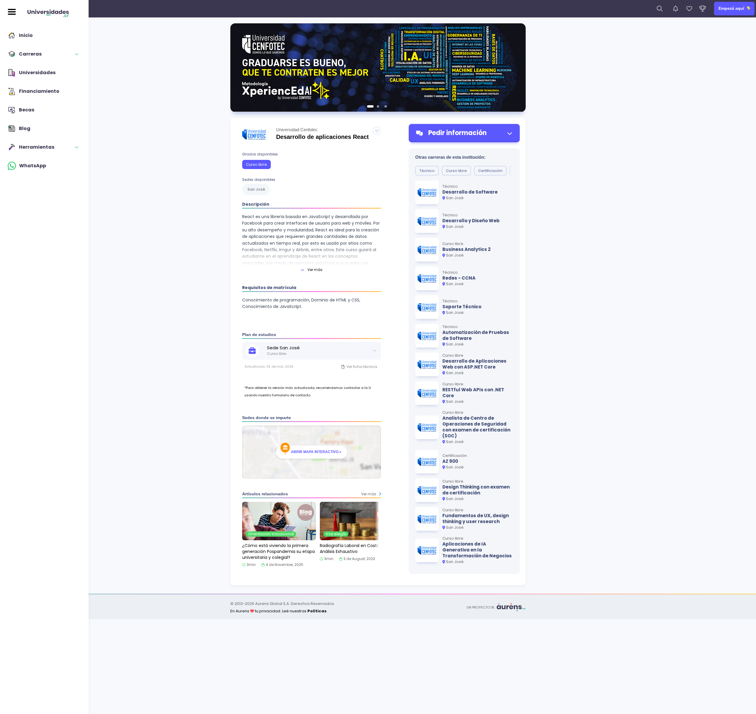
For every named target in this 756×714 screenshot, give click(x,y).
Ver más (314, 269)
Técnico (427, 170)
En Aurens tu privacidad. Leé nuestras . (279, 611)
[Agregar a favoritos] (377, 131)
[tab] (370, 106)
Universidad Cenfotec (297, 129)
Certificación (490, 170)
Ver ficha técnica (361, 366)
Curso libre (256, 164)
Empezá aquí (731, 8)
